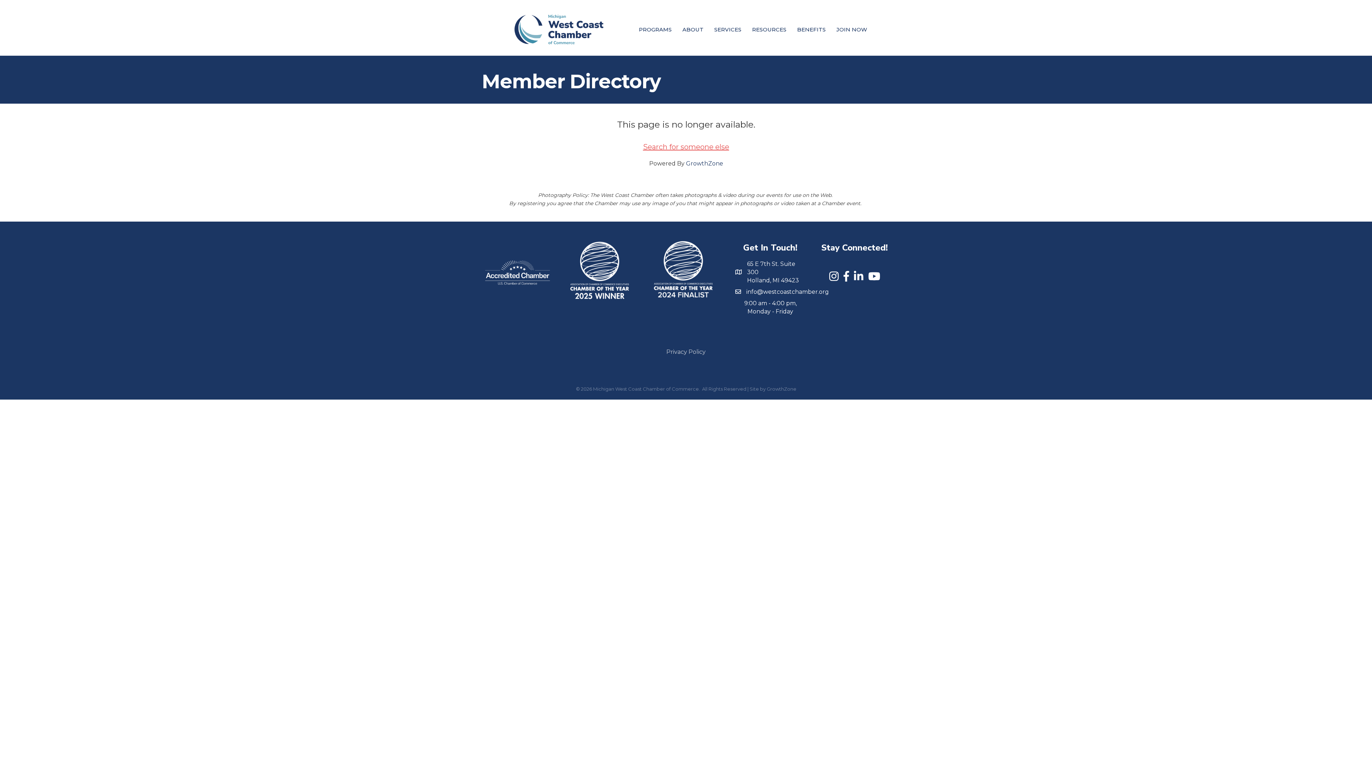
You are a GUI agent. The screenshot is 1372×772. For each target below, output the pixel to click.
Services (727, 29)
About (693, 29)
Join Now (851, 29)
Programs (655, 29)
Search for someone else (686, 147)
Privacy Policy (686, 351)
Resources (769, 29)
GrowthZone (704, 163)
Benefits (811, 29)
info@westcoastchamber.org (787, 291)
